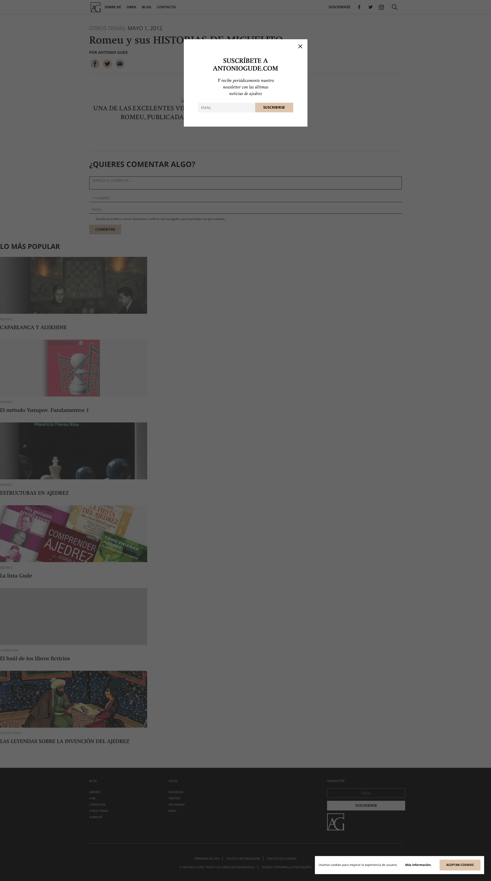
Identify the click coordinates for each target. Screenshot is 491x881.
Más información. (418, 865)
